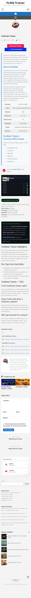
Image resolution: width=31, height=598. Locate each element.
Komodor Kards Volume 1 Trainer (6, 387)
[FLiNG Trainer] (15, 14)
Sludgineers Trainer (6, 500)
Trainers (8, 40)
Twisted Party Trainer (7, 496)
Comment (6, 400)
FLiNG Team (4, 508)
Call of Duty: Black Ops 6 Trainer (15, 513)
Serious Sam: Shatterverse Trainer (10, 492)
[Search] (2, 9)
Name (5, 412)
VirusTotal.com (7, 239)
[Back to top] (15, 580)
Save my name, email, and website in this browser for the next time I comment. (15, 425)
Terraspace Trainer (22, 387)
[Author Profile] (15, 25)
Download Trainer (15, 46)
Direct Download (16, 49)
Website (5, 418)
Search (3, 481)
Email (18, 412)
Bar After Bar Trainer (6, 498)
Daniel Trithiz (16, 169)
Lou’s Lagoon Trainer (7, 494)
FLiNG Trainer (15, 2)
